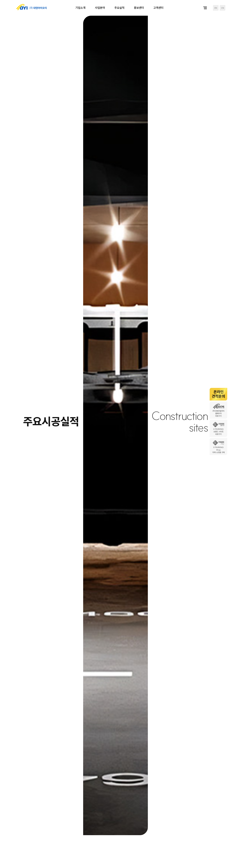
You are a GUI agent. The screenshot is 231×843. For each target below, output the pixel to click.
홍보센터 (139, 8)
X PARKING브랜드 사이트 (218, 431)
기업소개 (80, 8)
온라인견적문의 (218, 394)
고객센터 (158, 8)
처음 (171, 833)
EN (215, 8)
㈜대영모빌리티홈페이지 (218, 413)
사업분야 (100, 8)
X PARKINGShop (218, 450)
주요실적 (119, 8)
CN (222, 8)
